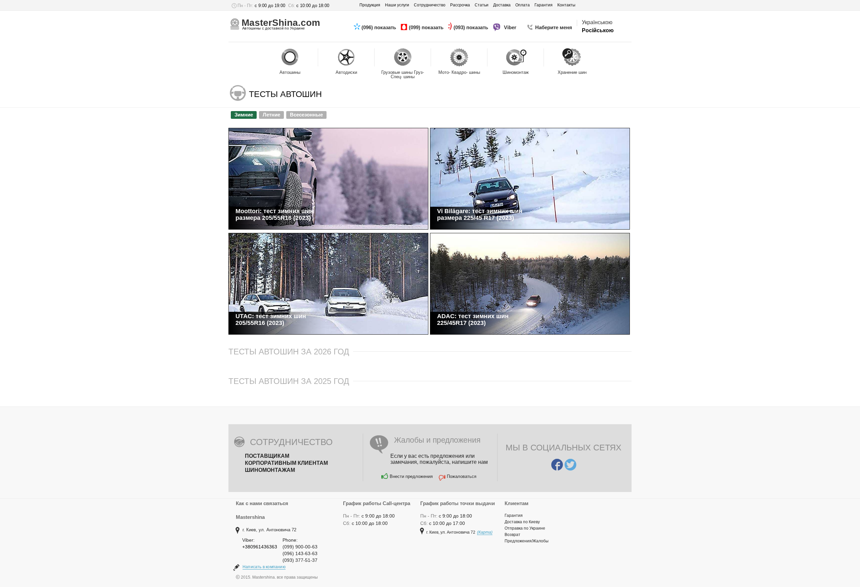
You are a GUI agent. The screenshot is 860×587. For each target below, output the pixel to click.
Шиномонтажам (270, 470)
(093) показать (471, 27)
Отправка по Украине (525, 528)
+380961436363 (259, 546)
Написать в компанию (264, 567)
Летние (271, 114)
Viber (511, 27)
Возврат (512, 534)
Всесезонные (306, 114)
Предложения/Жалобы (527, 541)
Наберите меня (553, 27)
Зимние (243, 114)
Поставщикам (267, 456)
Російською (598, 30)
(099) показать (427, 27)
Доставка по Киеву (522, 522)
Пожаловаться (461, 476)
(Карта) (484, 532)
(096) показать (379, 27)
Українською (597, 22)
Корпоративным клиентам (286, 463)
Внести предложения (411, 476)
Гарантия (514, 515)
